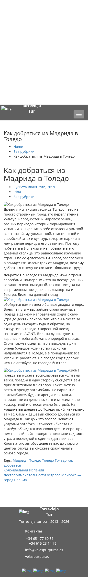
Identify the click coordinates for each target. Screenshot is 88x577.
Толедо (48, 460)
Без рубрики (23, 151)
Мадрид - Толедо (27, 460)
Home (18, 146)
